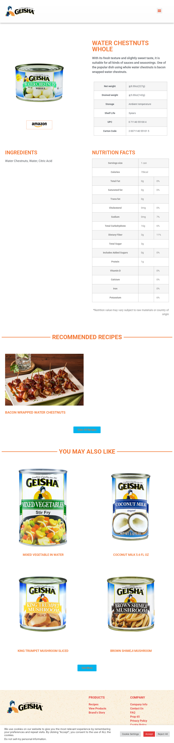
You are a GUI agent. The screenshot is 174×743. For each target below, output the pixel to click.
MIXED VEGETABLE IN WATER (43, 554)
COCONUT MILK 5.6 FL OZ (131, 554)
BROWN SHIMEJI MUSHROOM (131, 651)
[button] (159, 10)
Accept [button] (149, 734)
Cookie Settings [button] (130, 734)
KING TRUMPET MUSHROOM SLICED (43, 651)
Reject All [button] (163, 734)
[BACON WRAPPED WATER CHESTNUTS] (44, 380)
